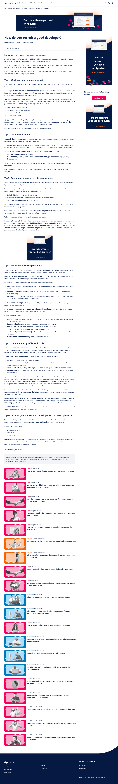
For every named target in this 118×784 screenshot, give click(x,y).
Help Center (82, 768)
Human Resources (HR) (14, 8)
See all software (99, 98)
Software (44, 768)
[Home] (5, 8)
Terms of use (7, 772)
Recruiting (24, 8)
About (43, 765)
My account (82, 765)
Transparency (8, 769)
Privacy (6, 766)
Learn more (23, 461)
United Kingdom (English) (94, 777)
